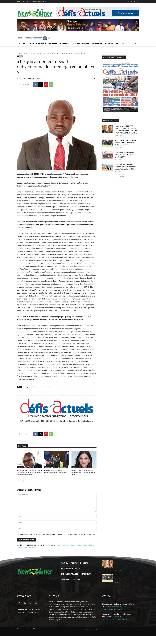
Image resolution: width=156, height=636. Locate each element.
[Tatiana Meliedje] (18, 79)
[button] (136, 43)
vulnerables (45, 387)
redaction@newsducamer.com (113, 609)
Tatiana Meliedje (28, 78)
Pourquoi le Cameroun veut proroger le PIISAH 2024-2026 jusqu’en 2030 (125, 155)
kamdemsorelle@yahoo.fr (117, 619)
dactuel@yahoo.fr (114, 607)
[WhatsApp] (137, 1)
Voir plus (120, 176)
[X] (134, 1)
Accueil (19, 53)
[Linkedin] (131, 1)
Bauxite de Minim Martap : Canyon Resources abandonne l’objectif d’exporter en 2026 (126, 167)
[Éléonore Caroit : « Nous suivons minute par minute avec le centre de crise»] (84, 459)
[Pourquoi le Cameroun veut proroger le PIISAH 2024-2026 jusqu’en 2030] (107, 155)
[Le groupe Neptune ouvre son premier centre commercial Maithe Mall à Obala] (107, 143)
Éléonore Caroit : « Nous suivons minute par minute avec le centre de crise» (83, 472)
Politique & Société (29, 53)
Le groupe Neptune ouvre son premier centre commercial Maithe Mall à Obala (125, 143)
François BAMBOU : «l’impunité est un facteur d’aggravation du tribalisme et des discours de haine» (29, 472)
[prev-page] (18, 480)
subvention (35, 387)
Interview (39, 53)
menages (27, 387)
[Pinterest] (46, 84)
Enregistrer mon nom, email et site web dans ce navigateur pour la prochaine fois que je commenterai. (58, 534)
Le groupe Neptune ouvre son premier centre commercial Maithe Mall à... (125, 577)
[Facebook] (128, 1)
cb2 (96, 629)
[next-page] (22, 480)
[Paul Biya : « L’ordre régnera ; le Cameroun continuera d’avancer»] (56, 459)
